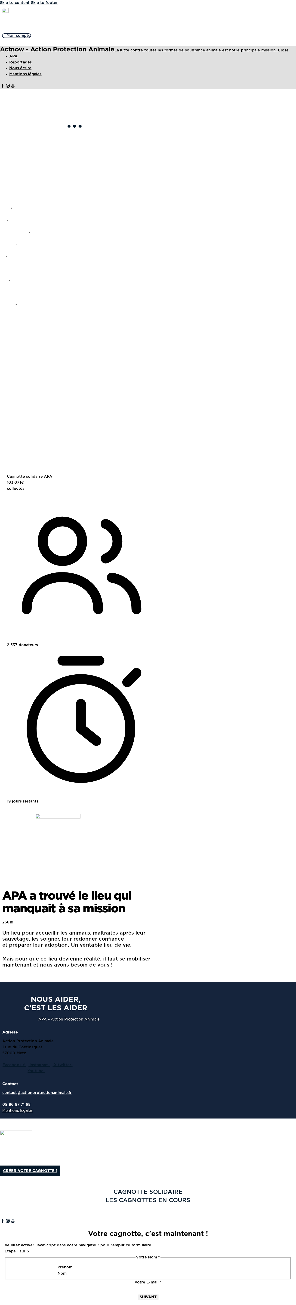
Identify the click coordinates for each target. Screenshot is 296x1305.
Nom (62, 1273)
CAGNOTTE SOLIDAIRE (148, 1192)
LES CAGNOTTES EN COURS (148, 1200)
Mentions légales (17, 1110)
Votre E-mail (148, 1282)
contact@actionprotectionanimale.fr (37, 1093)
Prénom (65, 1267)
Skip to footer (44, 3)
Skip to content (15, 3)
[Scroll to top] (2, 1121)
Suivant (148, 1297)
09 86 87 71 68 (16, 1104)
